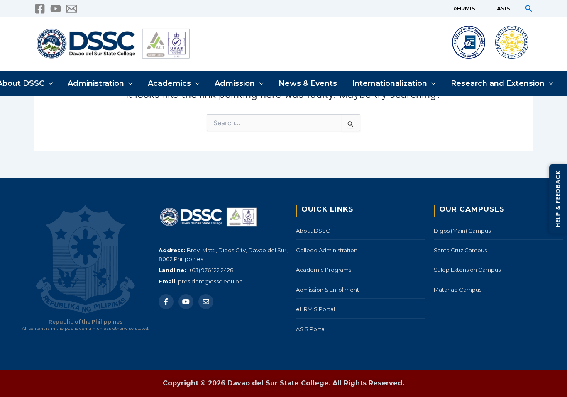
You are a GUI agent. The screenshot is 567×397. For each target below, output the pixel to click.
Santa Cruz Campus (460, 250)
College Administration (326, 250)
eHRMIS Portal (315, 309)
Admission (235, 83)
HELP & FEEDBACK (558, 198)
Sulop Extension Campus (467, 269)
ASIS (503, 8)
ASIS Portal (311, 329)
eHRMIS (464, 8)
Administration (96, 83)
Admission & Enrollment (327, 289)
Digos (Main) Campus (462, 230)
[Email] (205, 301)
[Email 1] (71, 8)
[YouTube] (55, 8)
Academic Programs (323, 269)
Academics (169, 83)
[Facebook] (39, 8)
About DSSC (313, 230)
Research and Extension (498, 83)
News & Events (308, 83)
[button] (529, 8)
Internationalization (389, 83)
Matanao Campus (457, 289)
